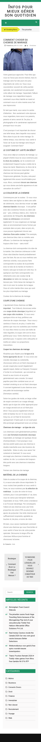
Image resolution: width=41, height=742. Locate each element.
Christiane (32, 45)
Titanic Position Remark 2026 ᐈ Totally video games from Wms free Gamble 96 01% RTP (21, 658)
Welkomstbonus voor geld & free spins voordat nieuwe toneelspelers (22, 648)
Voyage (11, 714)
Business (12, 683)
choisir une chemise (29, 182)
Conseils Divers (14, 687)
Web (13, 544)
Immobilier (12, 700)
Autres (11, 678)
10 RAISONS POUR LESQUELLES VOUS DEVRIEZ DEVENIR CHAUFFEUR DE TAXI (29, 567)
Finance (11, 696)
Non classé (12, 705)
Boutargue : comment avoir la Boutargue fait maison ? (12, 567)
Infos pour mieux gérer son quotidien (20, 11)
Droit (10, 692)
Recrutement (13, 709)
